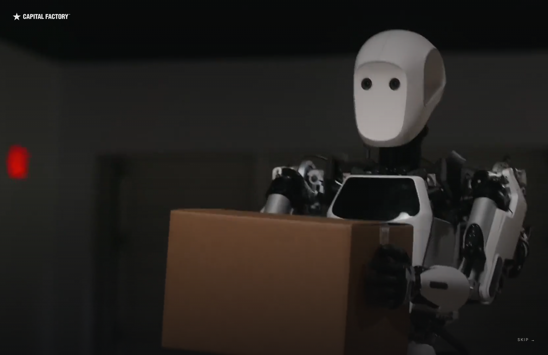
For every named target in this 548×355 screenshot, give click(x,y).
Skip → (526, 339)
